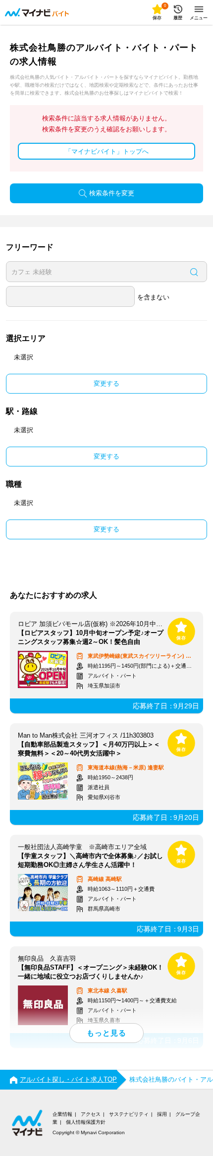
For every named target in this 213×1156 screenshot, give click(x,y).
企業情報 (62, 1114)
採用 (162, 1114)
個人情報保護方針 (86, 1122)
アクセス (91, 1114)
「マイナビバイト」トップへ (107, 151)
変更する (106, 383)
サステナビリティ (129, 1114)
